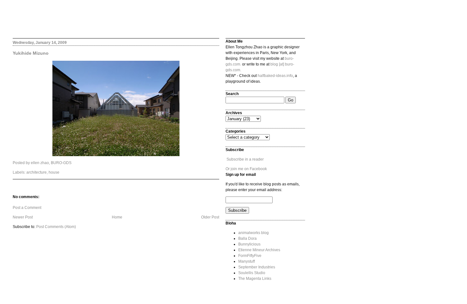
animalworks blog (253, 233)
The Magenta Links (254, 278)
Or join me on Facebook (246, 169)
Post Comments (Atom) (56, 227)
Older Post (210, 217)
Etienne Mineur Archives (259, 250)
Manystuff (246, 261)
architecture (36, 172)
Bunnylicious (249, 244)
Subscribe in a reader (245, 159)
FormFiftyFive (249, 255)
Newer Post (23, 217)
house (54, 172)
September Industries (256, 267)
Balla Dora (247, 238)
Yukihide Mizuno (31, 53)
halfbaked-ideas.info (275, 75)
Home (117, 217)
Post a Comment (27, 207)
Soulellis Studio (251, 273)
